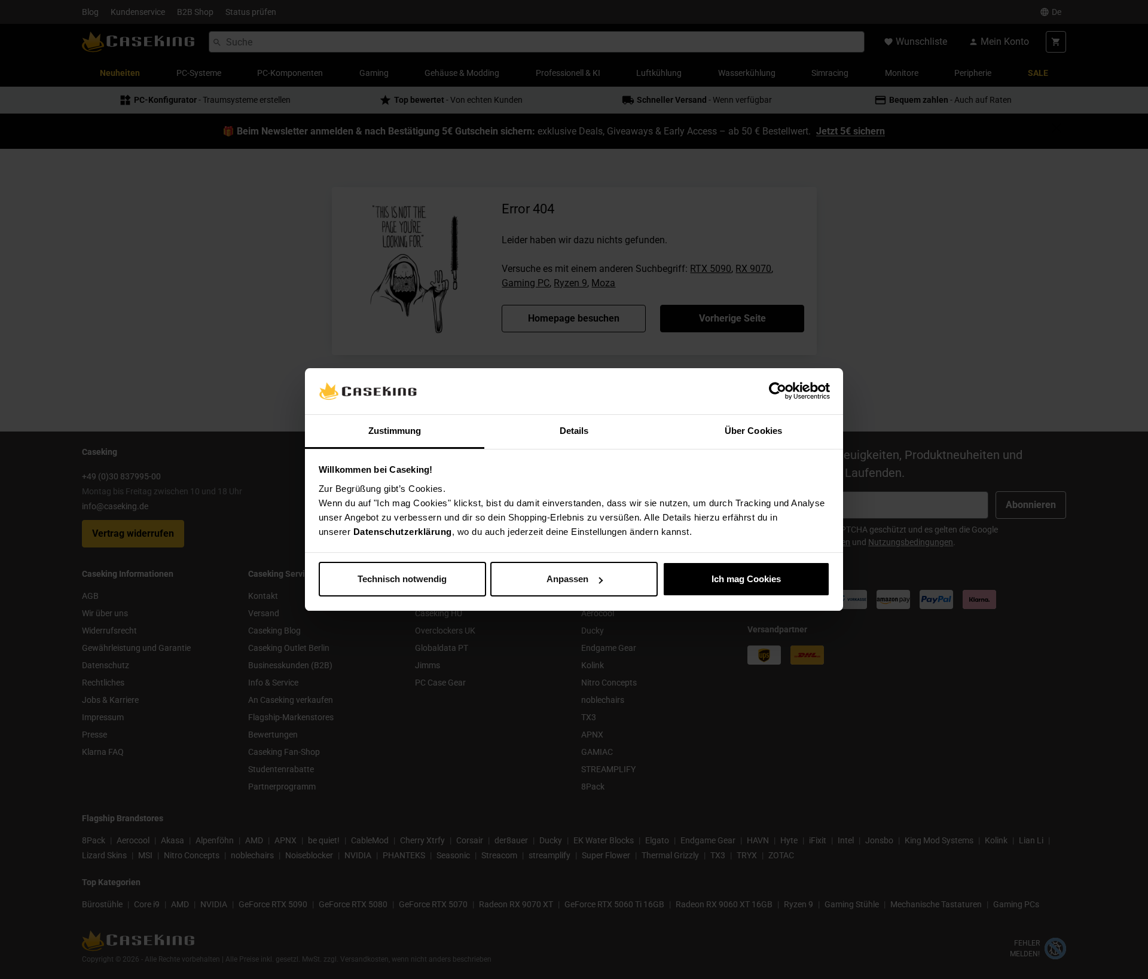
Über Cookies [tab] (753, 431)
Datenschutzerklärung (402, 532)
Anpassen (567, 579)
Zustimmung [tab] (395, 431)
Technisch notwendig (402, 579)
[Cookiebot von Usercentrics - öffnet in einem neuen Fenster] (777, 391)
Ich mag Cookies (746, 579)
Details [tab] (574, 431)
